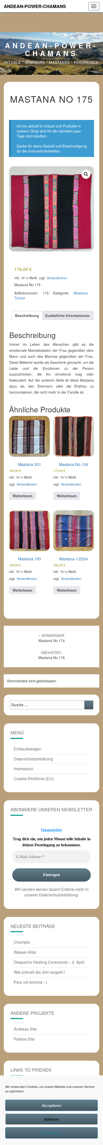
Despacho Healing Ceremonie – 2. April (49, 962)
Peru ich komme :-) (30, 982)
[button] (86, 174)
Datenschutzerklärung (33, 759)
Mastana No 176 (51, 655)
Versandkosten (56, 278)
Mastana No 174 (51, 638)
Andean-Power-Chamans (35, 6)
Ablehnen (51, 1119)
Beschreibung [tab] (27, 315)
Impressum (23, 768)
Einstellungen (51, 1132)
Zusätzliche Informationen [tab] (67, 315)
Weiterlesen (22, 495)
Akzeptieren (51, 1105)
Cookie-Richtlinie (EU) (34, 778)
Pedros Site (24, 1039)
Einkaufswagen (27, 749)
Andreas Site (25, 1029)
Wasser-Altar (25, 952)
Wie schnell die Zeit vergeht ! (39, 972)
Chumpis (22, 942)
